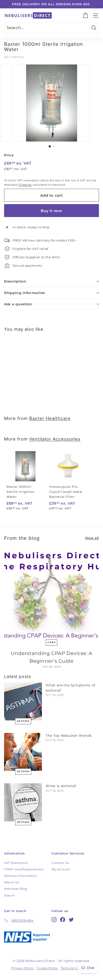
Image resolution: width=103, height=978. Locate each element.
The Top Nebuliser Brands (69, 735)
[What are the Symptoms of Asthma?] (23, 701)
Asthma (23, 721)
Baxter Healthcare (50, 418)
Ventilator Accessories (54, 439)
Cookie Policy (47, 968)
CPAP (51, 642)
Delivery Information (20, 876)
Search (9, 895)
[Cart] (85, 15)
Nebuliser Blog (15, 888)
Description (15, 281)
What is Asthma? (61, 786)
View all (92, 538)
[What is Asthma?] (23, 802)
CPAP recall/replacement (24, 869)
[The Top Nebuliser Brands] (23, 752)
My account (61, 869)
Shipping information (24, 293)
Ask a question (18, 304)
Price (9, 155)
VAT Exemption (16, 863)
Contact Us (60, 863)
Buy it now (51, 210)
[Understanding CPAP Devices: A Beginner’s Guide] (51, 594)
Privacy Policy (22, 968)
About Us (11, 882)
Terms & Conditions (76, 968)
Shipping (25, 184)
